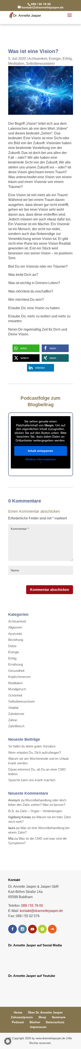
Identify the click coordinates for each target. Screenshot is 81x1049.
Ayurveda (15, 633)
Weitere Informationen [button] (40, 459)
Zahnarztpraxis (22, 1017)
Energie (55, 58)
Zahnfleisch (16, 726)
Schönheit (15, 695)
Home (18, 1012)
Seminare (58, 1017)
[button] (26, 348)
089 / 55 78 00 (32, 905)
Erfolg (67, 58)
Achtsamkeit (37, 58)
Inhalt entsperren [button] (40, 451)
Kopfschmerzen (19, 677)
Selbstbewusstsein (40, 63)
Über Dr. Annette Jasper (45, 1012)
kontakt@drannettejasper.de (41, 911)
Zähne (12, 720)
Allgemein (15, 627)
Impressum (38, 1027)
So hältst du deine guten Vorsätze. (32, 746)
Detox (12, 646)
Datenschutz (55, 1022)
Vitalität (13, 708)
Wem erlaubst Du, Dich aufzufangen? (34, 752)
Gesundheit (16, 670)
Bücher (35, 1022)
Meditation (16, 63)
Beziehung (15, 640)
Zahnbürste (16, 714)
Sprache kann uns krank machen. (32, 780)
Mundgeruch (17, 689)
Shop (42, 1017)
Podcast (18, 1022)
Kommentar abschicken (49, 590)
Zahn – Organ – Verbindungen (41, 811)
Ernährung (15, 664)
